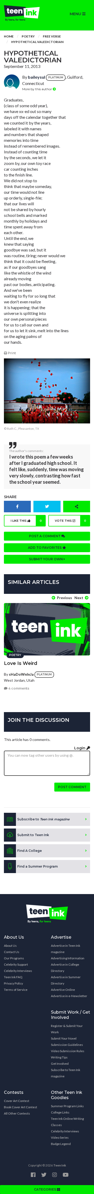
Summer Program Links (67, 1106)
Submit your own (46, 559)
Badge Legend (61, 1144)
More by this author (37, 89)
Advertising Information (67, 958)
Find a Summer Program (37, 866)
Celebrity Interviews (18, 971)
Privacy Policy (13, 983)
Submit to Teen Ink (33, 835)
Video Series (60, 1137)
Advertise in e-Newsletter (69, 996)
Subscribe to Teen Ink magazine (65, 1073)
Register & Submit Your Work (67, 1029)
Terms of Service (15, 990)
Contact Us (11, 952)
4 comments (18, 688)
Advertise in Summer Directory (66, 980)
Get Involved (60, 1064)
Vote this (70, 521)
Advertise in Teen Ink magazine (65, 949)
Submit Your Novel (64, 1038)
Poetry (28, 36)
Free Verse (52, 36)
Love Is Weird (20, 663)
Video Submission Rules (67, 1051)
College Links (60, 1112)
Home (9, 36)
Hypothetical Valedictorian (37, 42)
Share (10, 496)
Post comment (72, 787)
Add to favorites (45, 548)
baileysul (36, 76)
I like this (26, 521)
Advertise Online (63, 990)
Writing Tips (59, 1057)
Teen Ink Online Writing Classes (67, 1122)
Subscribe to (43, 819)
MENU (76, 14)
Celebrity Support (16, 964)
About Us (10, 946)
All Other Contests (17, 1113)
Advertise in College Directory (65, 967)
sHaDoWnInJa (21, 674)
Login (80, 748)
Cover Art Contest (16, 1101)
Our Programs (14, 958)
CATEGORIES (45, 1189)
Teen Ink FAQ (13, 977)
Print (11, 353)
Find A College (29, 851)
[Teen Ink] (23, 13)
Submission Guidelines (67, 1045)
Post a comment (45, 536)
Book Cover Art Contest (20, 1107)
